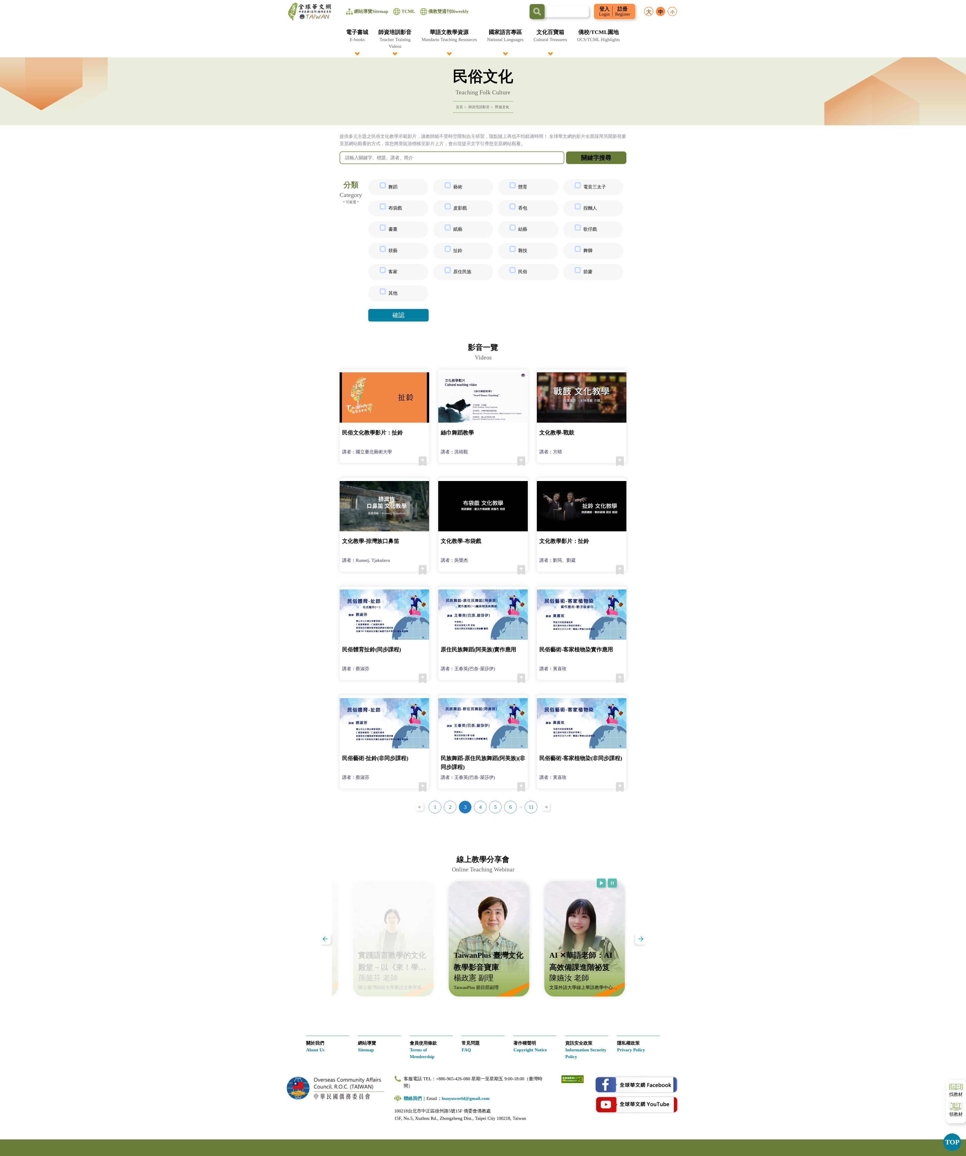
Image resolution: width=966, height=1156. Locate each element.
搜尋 (537, 11)
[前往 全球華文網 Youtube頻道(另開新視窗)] (636, 1104)
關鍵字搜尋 (596, 157)
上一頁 (420, 807)
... (520, 806)
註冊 (622, 11)
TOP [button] (952, 1142)
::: (483, 31)
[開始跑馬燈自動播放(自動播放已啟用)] (601, 883)
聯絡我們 (413, 1098)
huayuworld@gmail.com (466, 1098)
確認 (398, 315)
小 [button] (672, 12)
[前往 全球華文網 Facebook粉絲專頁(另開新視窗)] (636, 1085)
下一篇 (641, 939)
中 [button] (660, 12)
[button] (357, 39)
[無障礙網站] (572, 1079)
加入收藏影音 (423, 461)
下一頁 (546, 807)
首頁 (459, 107)
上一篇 (325, 939)
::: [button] (6, 3)
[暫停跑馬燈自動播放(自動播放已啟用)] (612, 883)
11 (531, 807)
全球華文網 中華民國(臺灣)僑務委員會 (309, 12)
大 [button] (649, 12)
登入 (604, 11)
